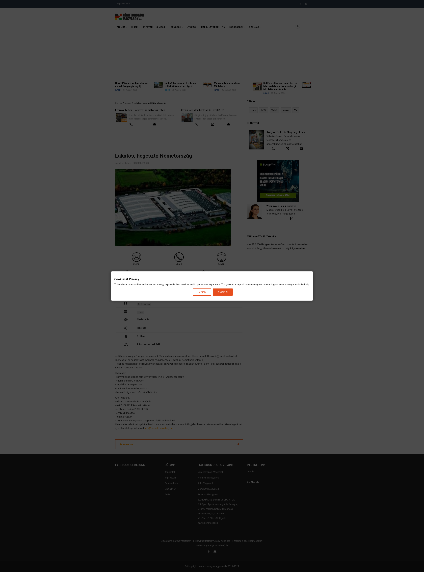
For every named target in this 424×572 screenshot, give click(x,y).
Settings (202, 292)
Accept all (223, 292)
